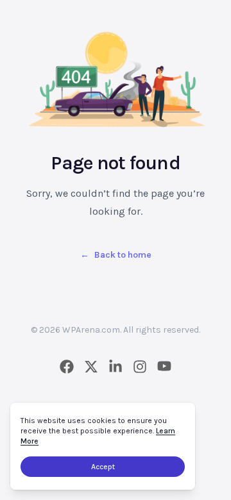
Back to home (115, 254)
